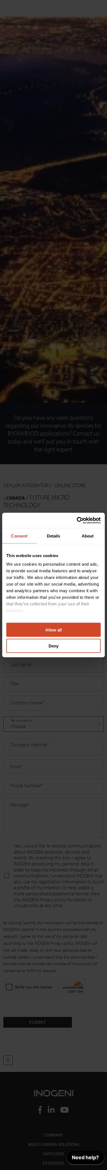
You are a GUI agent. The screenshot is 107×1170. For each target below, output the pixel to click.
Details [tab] (53, 535)
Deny (53, 646)
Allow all (53, 629)
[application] (85, 1159)
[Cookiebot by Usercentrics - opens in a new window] (77, 520)
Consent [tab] (19, 535)
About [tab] (88, 535)
